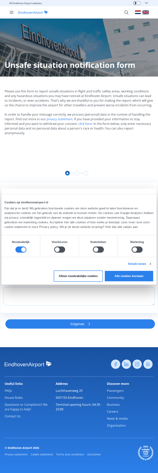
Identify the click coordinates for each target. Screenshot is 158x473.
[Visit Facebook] (115, 364)
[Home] (31, 12)
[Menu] (11, 12)
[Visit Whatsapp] (148, 364)
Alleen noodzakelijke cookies (78, 276)
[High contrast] (135, 3)
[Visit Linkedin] (126, 364)
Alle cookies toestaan (129, 276)
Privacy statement (16, 454)
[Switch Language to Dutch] (138, 12)
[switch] (59, 249)
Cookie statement (42, 454)
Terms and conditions (70, 454)
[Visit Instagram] (137, 364)
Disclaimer (94, 454)
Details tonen (137, 263)
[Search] (126, 12)
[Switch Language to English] (146, 12)
